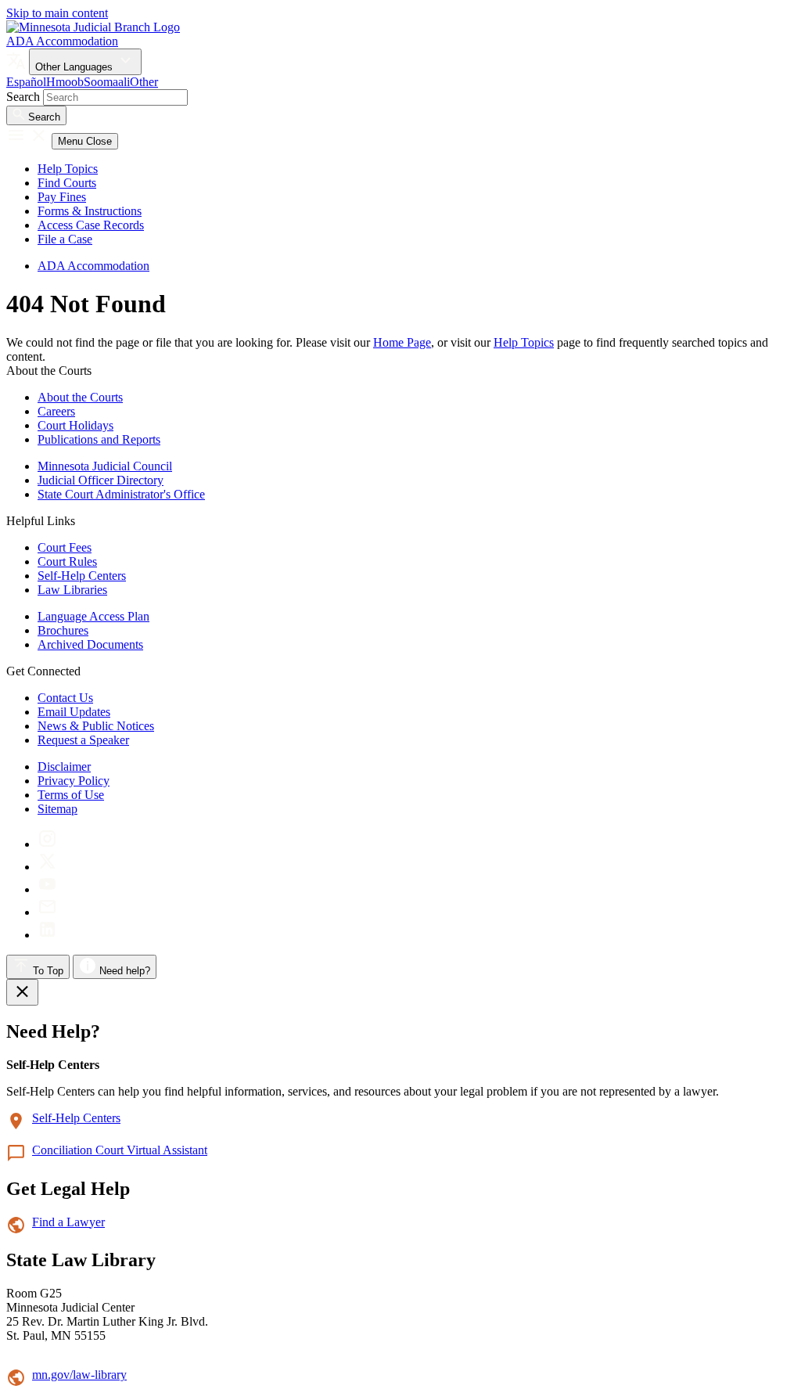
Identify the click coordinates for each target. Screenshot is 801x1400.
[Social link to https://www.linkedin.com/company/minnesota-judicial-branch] (47, 934)
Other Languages (75, 67)
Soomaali (107, 81)
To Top (46, 971)
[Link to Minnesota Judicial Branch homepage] (93, 27)
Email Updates (74, 711)
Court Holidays (75, 425)
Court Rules (67, 561)
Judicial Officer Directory (100, 480)
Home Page (402, 342)
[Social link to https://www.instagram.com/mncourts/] (47, 844)
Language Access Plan (93, 616)
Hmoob (65, 81)
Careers (56, 411)
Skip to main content (57, 13)
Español (26, 81)
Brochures (63, 630)
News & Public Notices (96, 725)
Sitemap (57, 808)
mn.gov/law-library (79, 1374)
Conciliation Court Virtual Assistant (119, 1150)
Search (23, 96)
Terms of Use (71, 794)
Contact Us (65, 697)
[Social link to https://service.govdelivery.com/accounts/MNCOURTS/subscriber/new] (47, 912)
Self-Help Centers (82, 575)
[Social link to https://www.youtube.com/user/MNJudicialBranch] (47, 889)
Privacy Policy (74, 780)
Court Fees (65, 547)
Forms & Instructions (90, 211)
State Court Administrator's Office (121, 494)
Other (144, 81)
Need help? (123, 971)
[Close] (22, 992)
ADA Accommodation (62, 41)
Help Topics (68, 168)
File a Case (65, 239)
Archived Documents (90, 644)
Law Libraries (72, 589)
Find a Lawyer (68, 1222)
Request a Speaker (83, 740)
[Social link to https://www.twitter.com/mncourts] (47, 866)
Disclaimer (64, 766)
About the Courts (80, 397)
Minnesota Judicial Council (105, 466)
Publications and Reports (99, 439)
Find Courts (67, 182)
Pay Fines (62, 196)
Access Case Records (91, 225)
